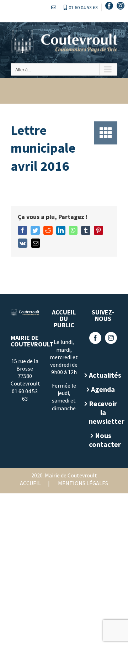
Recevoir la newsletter (103, 412)
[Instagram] (111, 338)
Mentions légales (83, 483)
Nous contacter (103, 440)
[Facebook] (95, 338)
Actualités (103, 375)
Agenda (103, 389)
